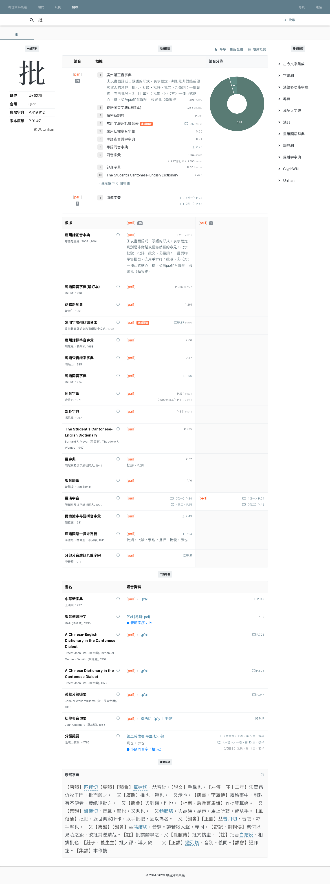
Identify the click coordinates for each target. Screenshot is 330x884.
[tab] (17, 34)
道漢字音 (113, 197)
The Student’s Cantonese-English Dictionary (142, 175)
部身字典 (113, 167)
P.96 (199, 147)
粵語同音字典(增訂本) (123, 107)
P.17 (261, 718)
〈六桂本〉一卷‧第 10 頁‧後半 (243, 742)
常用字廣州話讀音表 (123, 123)
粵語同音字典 (117, 147)
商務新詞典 (115, 115)
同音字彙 (113, 155)
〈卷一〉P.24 (193, 198)
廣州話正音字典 (119, 75)
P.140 (260, 599)
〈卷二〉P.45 (193, 204)
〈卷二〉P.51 (183, 504)
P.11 (189, 555)
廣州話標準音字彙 (120, 131)
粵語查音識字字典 (120, 139)
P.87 (195, 123)
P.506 (260, 670)
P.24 (189, 534)
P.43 (189, 516)
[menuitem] (298, 64)
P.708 (260, 634)
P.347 (260, 694)
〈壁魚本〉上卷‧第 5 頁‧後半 (243, 736)
